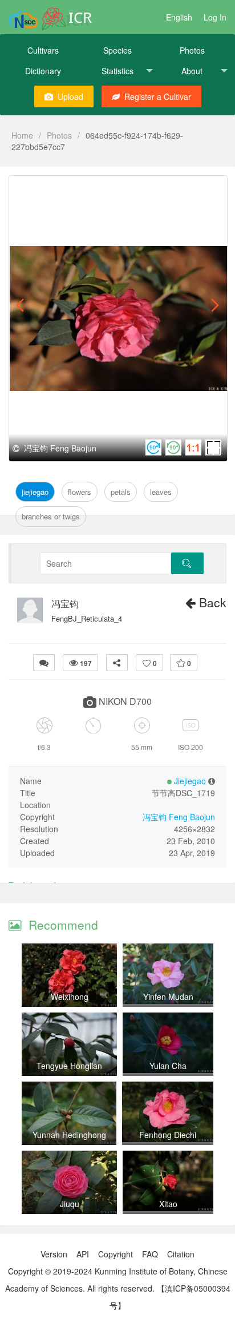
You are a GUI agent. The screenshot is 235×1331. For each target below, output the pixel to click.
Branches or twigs (51, 516)
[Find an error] (44, 662)
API (82, 1254)
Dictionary (43, 70)
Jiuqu (69, 1203)
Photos (192, 50)
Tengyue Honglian (69, 1065)
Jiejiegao (35, 188)
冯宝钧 (65, 604)
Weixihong (69, 996)
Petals (108, 188)
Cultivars (43, 50)
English (179, 17)
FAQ (150, 1254)
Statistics (117, 70)
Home (22, 135)
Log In (215, 17)
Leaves (141, 188)
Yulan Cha (168, 1065)
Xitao (168, 1203)
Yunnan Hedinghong (69, 1134)
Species (117, 50)
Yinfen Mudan (168, 996)
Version (53, 1254)
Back (211, 602)
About (191, 70)
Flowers (75, 188)
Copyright (115, 1254)
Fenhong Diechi (167, 1134)
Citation (181, 1254)
